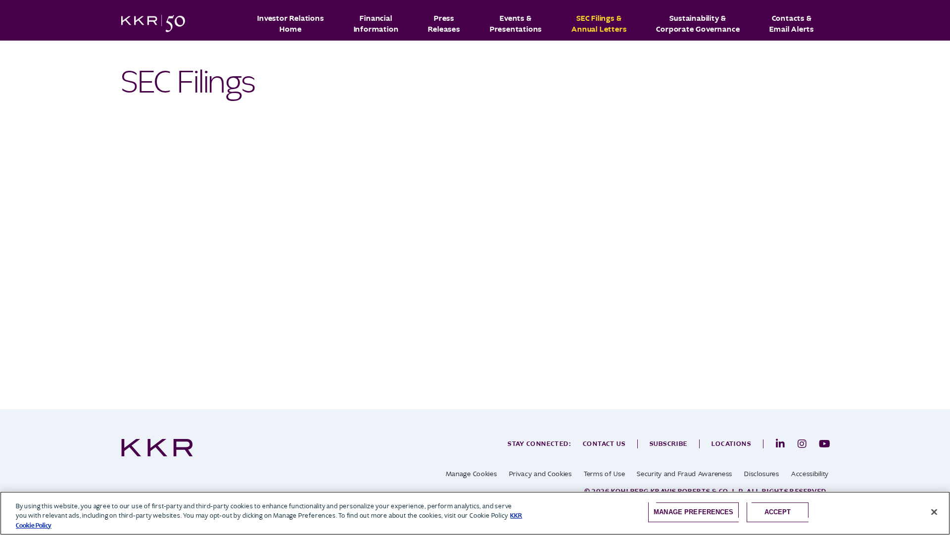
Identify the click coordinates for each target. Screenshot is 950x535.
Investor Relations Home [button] (290, 23)
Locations (731, 443)
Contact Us (604, 443)
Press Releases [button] (444, 23)
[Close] (934, 512)
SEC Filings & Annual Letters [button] (598, 23)
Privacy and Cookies (540, 474)
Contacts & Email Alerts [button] (791, 23)
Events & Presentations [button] (516, 23)
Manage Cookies (471, 474)
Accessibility (810, 474)
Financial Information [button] (376, 23)
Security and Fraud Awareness (684, 474)
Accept (777, 512)
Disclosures (761, 474)
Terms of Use (604, 474)
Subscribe (669, 443)
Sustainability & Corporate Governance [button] (698, 23)
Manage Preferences (693, 512)
